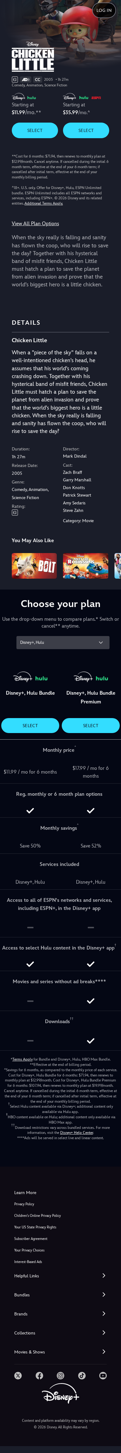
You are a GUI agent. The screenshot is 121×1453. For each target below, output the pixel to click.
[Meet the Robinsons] (85, 566)
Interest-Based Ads (28, 1262)
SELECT (35, 130)
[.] (18, 1375)
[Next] (110, 564)
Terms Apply (22, 1059)
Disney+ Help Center (76, 1132)
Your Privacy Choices (29, 1250)
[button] (60, 1276)
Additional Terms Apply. (44, 203)
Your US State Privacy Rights (35, 1227)
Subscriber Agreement (30, 1239)
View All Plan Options (35, 223)
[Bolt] (34, 566)
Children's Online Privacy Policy (37, 1216)
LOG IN (104, 10)
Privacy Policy (24, 1204)
